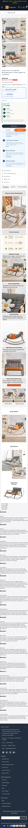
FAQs (3, 788)
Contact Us (4, 779)
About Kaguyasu (5, 782)
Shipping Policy (5, 759)
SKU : (3, 82)
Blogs (3, 800)
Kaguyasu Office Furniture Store (11, 823)
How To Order (5, 791)
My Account (4, 785)
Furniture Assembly (6, 803)
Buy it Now (14, 126)
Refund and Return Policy (8, 764)
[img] (3, 512)
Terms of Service (6, 770)
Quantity (4, 100)
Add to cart (20, 130)
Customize (8, 130)
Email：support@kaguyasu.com (9, 748)
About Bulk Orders (6, 806)
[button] (5, 78)
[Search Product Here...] (19, 7)
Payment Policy (5, 761)
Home (4, 12)
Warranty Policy (5, 773)
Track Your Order (6, 793)
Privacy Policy (5, 767)
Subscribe (23, 817)
